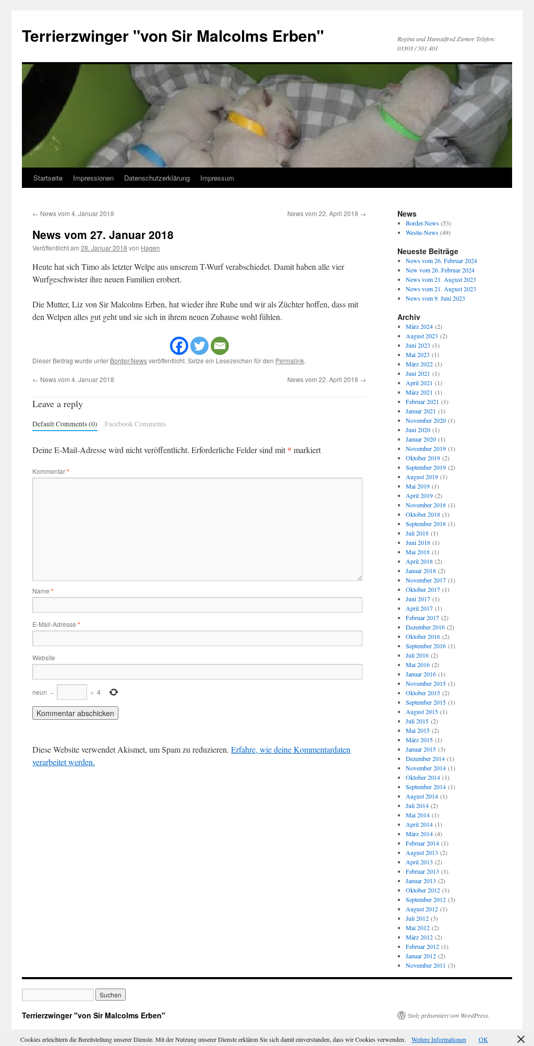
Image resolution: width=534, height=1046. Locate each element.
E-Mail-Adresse (56, 624)
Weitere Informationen (438, 1039)
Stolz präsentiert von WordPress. (449, 1015)
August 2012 (422, 909)
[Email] (220, 346)
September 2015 (426, 702)
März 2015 (419, 739)
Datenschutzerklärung (157, 178)
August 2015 (422, 711)
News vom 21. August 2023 (441, 279)
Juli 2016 (417, 655)
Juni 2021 (418, 373)
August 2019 (422, 476)
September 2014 (426, 786)
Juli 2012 (417, 918)
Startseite (48, 178)
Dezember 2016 (425, 627)
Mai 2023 (418, 354)
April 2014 (419, 824)
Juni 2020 (418, 429)
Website (43, 657)
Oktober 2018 (423, 514)
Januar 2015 (421, 749)
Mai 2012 (418, 927)
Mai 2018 (418, 552)
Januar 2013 (421, 880)
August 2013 (422, 852)
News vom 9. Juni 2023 (435, 298)
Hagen (150, 247)
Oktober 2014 (423, 777)
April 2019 (419, 495)
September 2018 (426, 523)
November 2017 (426, 580)
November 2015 (426, 683)
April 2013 (419, 862)
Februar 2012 (422, 946)
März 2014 (419, 833)
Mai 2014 (418, 815)
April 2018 (419, 561)
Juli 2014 (417, 805)
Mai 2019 (418, 486)
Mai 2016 (418, 664)
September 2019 (426, 467)
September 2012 (426, 899)
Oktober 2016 (423, 636)
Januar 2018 (421, 570)
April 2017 (419, 608)
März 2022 (419, 364)
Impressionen (93, 178)
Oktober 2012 (423, 890)
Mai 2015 (418, 730)
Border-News (128, 360)
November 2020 (426, 420)
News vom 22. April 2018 (326, 213)
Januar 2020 (421, 439)
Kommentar (50, 471)
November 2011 (426, 965)
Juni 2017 (418, 599)
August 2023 (422, 335)
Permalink (289, 360)
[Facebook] (179, 346)
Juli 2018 (417, 533)
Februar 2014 (422, 843)
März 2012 (419, 937)
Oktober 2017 (423, 589)
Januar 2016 (421, 674)
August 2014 (422, 796)
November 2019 (426, 448)
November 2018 (426, 505)
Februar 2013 (422, 871)
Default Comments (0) (65, 424)
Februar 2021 (422, 401)
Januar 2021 (421, 411)
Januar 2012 (421, 956)
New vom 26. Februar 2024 (440, 270)
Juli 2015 (417, 721)
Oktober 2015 (423, 692)
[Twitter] (199, 346)
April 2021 (419, 382)
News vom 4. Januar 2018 (73, 213)
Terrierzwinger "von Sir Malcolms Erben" (173, 35)
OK (483, 1039)
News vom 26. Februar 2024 (441, 260)
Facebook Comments (135, 424)
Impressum (217, 178)
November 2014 (426, 768)
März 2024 (419, 326)
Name (43, 590)
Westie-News (422, 232)
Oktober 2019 (423, 458)
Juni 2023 (418, 345)
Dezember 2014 (425, 758)
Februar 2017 (422, 617)
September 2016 (426, 645)
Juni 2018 (418, 542)
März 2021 (419, 392)
